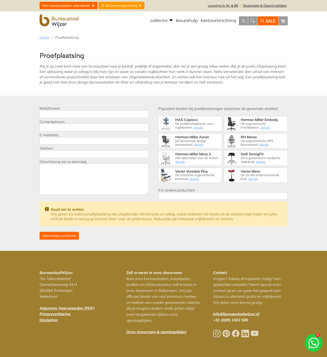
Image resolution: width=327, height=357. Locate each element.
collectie (159, 20)
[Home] (60, 21)
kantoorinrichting (218, 20)
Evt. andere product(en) (176, 190)
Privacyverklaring (55, 313)
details (198, 127)
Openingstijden (265, 5)
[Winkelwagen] (283, 20)
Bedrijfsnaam (50, 108)
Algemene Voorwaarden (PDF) (67, 308)
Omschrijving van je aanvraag (63, 162)
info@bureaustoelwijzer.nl (236, 313)
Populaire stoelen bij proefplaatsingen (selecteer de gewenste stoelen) (218, 108)
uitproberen (66, 5)
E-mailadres (49, 135)
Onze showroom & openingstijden (156, 331)
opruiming (121, 5)
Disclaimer (49, 320)
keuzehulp (187, 20)
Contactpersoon (52, 122)
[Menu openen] (243, 20)
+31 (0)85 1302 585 (230, 320)
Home (44, 37)
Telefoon (46, 148)
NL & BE (223, 5)
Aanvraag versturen (59, 235)
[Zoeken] (252, 20)
